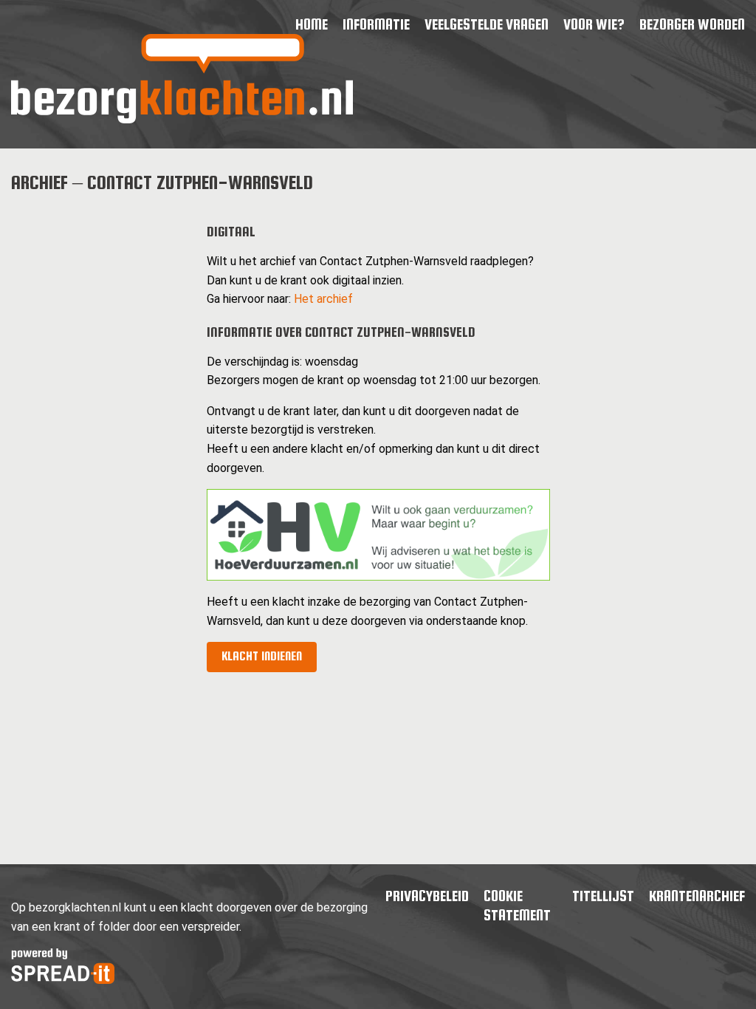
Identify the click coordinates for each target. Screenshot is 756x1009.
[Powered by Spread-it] (62, 980)
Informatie (376, 24)
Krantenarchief (697, 895)
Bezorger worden (692, 24)
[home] (182, 119)
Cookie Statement (517, 905)
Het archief (323, 299)
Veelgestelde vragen (487, 24)
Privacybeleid (427, 895)
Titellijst (603, 895)
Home (311, 24)
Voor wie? (594, 24)
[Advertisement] (97, 429)
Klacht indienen (261, 656)
